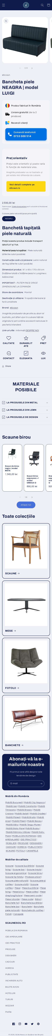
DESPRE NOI (32, 330)
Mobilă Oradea (37, 813)
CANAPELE (32, 851)
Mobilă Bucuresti (14, 802)
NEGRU (9, 219)
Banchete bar (12, 907)
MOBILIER (11, 843)
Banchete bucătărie (31, 903)
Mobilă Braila (29, 817)
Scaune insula (34, 870)
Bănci (38, 899)
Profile (8, 1012)
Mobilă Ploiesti (13, 817)
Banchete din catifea (32, 910)
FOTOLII (10, 688)
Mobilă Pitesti (19, 821)
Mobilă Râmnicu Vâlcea (18, 832)
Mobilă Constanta (27, 806)
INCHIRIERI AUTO (13, 981)
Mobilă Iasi (11, 806)
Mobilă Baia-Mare (15, 828)
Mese (17, 888)
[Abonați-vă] (41, 783)
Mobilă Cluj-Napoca (34, 802)
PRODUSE (23, 843)
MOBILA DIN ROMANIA (24, 836)
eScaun (14, 308)
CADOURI (11, 847)
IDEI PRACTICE (28, 839)
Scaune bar (19, 870)
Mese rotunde (12, 899)
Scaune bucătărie (24, 866)
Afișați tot (26, 505)
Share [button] (8, 366)
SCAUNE (11, 573)
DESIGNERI (36, 843)
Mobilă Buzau (32, 828)
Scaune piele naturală (16, 881)
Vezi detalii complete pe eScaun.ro (22, 186)
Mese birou (18, 892)
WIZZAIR (9, 1006)
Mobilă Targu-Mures (30, 825)
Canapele (18, 914)
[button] (3, 5)
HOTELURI (10, 993)
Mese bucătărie (30, 888)
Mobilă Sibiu (12, 825)
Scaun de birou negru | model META (12, 468)
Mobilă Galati (22, 813)
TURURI (9, 999)
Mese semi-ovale (32, 895)
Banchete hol (12, 903)
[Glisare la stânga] (20, 68)
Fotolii (8, 914)
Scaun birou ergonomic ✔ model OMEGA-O (33, 479)
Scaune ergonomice (15, 873)
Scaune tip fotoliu (14, 877)
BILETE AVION (12, 987)
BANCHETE (12, 745)
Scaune (9, 866)
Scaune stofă (22, 884)
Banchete (27, 907)
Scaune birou (35, 873)
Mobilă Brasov (24, 810)
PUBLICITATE (35, 847)
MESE (9, 630)
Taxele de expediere (19, 206)
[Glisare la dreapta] (32, 68)
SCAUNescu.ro (21, 1034)
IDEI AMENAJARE (14, 937)
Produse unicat (33, 877)
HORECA (22, 847)
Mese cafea (32, 892)
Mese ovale (27, 899)
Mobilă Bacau (34, 821)
